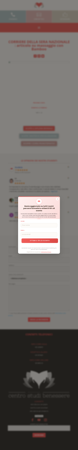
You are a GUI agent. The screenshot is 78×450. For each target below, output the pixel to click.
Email (23, 230)
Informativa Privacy (46, 252)
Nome (23, 221)
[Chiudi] (57, 199)
